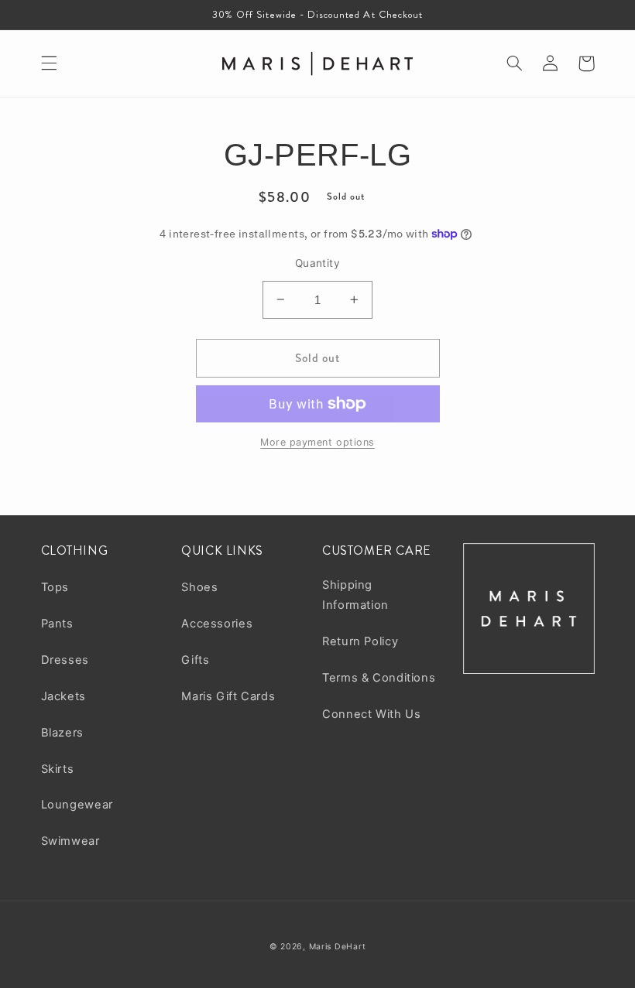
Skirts (57, 769)
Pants (57, 624)
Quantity (317, 263)
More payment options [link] (317, 442)
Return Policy (360, 641)
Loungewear (77, 805)
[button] (49, 63)
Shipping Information (355, 595)
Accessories (216, 624)
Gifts (195, 660)
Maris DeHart (337, 947)
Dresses (65, 660)
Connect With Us (371, 714)
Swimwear (70, 841)
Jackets (63, 696)
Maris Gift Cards (228, 696)
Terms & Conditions (378, 678)
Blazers (62, 733)
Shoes (199, 587)
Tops (55, 587)
